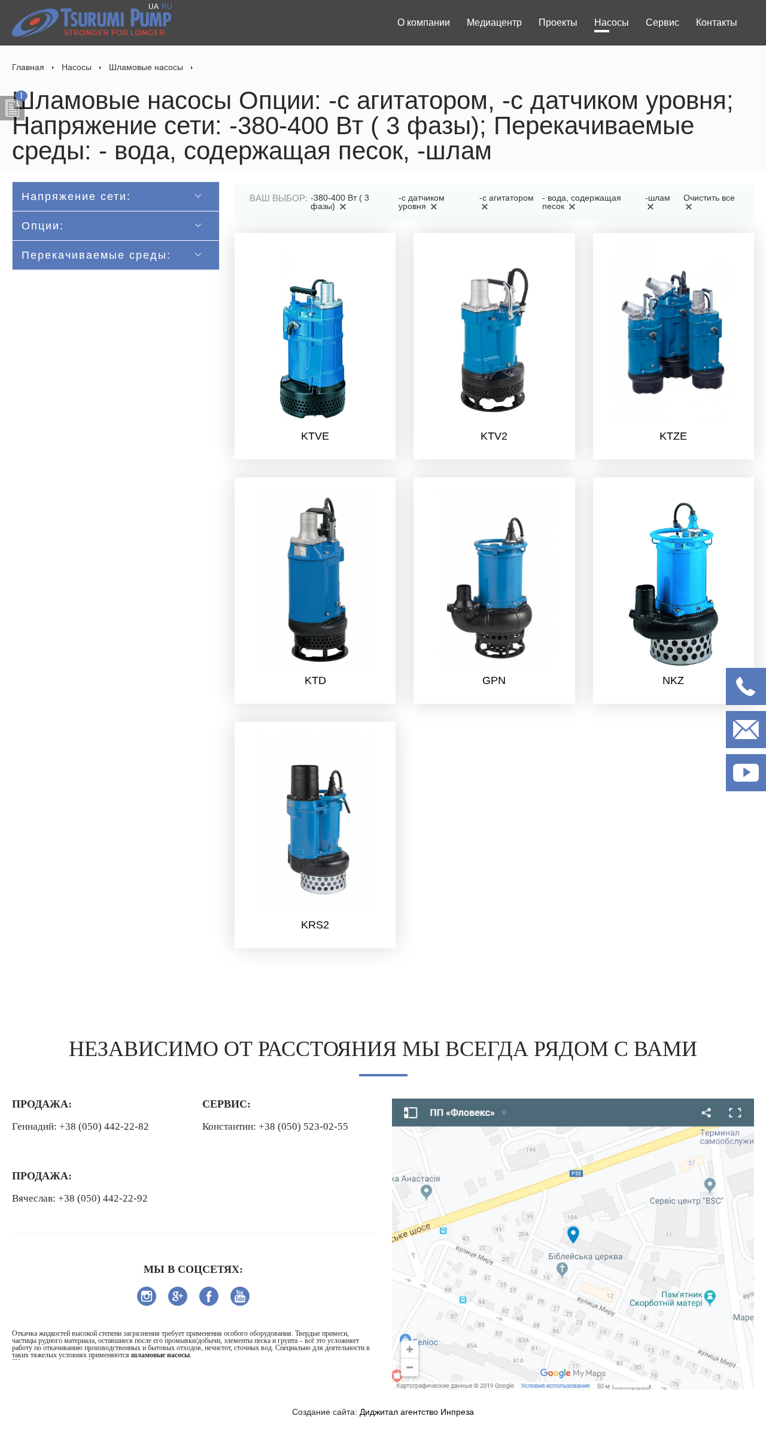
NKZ (673, 680)
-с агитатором (506, 197)
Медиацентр (494, 22)
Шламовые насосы (146, 67)
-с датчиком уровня (422, 202)
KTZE (673, 436)
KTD (315, 680)
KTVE (315, 436)
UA (153, 6)
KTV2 (494, 436)
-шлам (657, 197)
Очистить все (709, 197)
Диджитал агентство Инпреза (417, 1412)
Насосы (611, 22)
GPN (494, 680)
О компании (423, 22)
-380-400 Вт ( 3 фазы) (340, 202)
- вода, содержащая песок (581, 202)
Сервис (662, 22)
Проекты (558, 22)
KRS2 (315, 925)
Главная (28, 67)
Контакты (716, 22)
